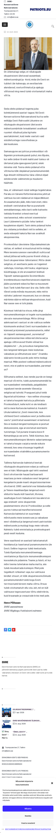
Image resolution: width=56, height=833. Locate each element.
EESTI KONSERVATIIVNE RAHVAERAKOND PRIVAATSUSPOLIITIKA (28, 829)
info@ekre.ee (12, 17)
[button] (52, 783)
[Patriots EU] (40, 9)
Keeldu (28, 816)
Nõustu (28, 808)
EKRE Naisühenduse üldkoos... (27, 721)
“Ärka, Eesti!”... (20, 732)
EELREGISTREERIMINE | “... (24, 709)
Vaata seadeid (28, 823)
